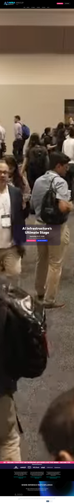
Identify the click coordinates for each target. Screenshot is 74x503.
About (48, 7)
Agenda (28, 7)
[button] (60, 3)
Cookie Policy (53, 498)
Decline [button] (51, 501)
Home (24, 7)
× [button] (54, 497)
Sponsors (43, 7)
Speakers (38, 7)
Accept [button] (47, 501)
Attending (33, 7)
